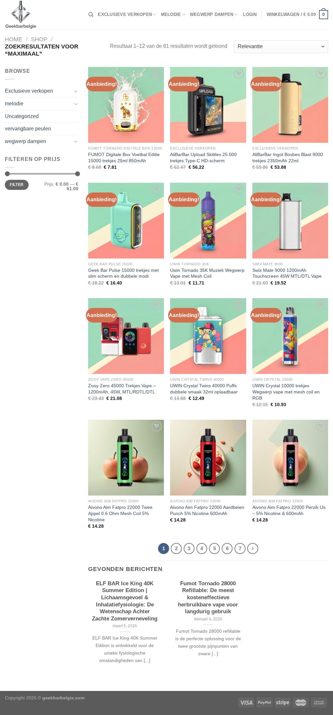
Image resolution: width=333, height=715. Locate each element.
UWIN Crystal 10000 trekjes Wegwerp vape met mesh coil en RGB (286, 391)
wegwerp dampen (211, 14)
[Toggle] (75, 91)
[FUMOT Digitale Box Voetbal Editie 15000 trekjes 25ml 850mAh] (126, 105)
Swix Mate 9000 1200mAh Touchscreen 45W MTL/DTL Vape (287, 273)
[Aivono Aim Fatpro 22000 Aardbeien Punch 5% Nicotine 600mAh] (208, 458)
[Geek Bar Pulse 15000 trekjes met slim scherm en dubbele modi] (126, 220)
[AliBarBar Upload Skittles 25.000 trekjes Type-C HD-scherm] (208, 105)
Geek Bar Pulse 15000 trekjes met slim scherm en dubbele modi (123, 273)
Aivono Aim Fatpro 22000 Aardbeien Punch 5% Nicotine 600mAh (207, 510)
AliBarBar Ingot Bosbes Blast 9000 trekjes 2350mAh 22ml (287, 157)
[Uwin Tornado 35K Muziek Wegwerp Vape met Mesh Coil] (208, 220)
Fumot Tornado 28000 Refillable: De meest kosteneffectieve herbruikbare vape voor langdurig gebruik (208, 597)
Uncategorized (22, 116)
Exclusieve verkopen (125, 14)
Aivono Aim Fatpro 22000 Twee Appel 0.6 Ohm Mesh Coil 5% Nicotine (120, 513)
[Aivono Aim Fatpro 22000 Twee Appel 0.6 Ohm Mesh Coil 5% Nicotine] (126, 458)
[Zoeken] (90, 14)
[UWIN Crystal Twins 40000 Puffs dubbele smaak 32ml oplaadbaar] (208, 336)
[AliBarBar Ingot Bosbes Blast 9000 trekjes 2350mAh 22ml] (290, 105)
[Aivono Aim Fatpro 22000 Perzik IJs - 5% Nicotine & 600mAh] (290, 458)
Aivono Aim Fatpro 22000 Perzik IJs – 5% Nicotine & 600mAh (289, 510)
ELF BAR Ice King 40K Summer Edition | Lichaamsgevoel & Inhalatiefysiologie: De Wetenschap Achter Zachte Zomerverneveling (124, 601)
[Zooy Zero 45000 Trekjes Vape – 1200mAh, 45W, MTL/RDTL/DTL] (126, 336)
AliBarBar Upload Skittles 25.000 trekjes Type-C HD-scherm (203, 157)
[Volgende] (252, 548)
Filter (16, 184)
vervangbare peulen (28, 128)
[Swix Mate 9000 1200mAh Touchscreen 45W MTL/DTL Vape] (290, 220)
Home (13, 39)
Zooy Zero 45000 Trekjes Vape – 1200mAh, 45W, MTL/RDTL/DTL (122, 388)
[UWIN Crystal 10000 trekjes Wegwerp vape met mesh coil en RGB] (290, 336)
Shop (39, 39)
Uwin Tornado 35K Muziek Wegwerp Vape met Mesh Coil (207, 273)
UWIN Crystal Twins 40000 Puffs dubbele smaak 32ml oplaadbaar (204, 388)
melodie (171, 14)
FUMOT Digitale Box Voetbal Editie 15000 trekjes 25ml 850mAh (124, 157)
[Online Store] (42, 14)
